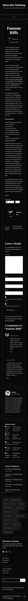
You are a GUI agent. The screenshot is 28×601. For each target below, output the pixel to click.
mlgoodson (15, 39)
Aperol (5, 504)
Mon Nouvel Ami (17, 442)
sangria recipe (16, 524)
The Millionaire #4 (17, 474)
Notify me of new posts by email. (12, 306)
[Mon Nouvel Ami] (8, 443)
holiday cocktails (19, 516)
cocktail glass (20, 504)
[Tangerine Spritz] (8, 449)
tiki (18, 528)
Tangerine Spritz (17, 448)
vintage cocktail (8, 532)
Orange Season (17, 469)
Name (6, 276)
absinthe (6, 500)
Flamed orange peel (10, 140)
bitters (12, 504)
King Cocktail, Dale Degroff (15, 79)
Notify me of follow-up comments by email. (13, 300)
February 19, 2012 (10, 360)
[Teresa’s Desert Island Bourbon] (8, 430)
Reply (11, 352)
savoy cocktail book (9, 528)
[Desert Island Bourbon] (8, 437)
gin (16, 512)
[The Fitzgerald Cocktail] (8, 455)
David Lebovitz (20, 508)
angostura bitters (16, 500)
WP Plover (10, 598)
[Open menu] (14, 17)
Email (6, 283)
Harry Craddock (8, 516)
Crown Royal (10, 81)
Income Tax (7, 520)
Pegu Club (6, 524)
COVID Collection (8, 508)
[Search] (22, 580)
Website (7, 290)
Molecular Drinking (14, 5)
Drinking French (8, 512)
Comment (7, 254)
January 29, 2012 (14, 335)
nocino (15, 520)
